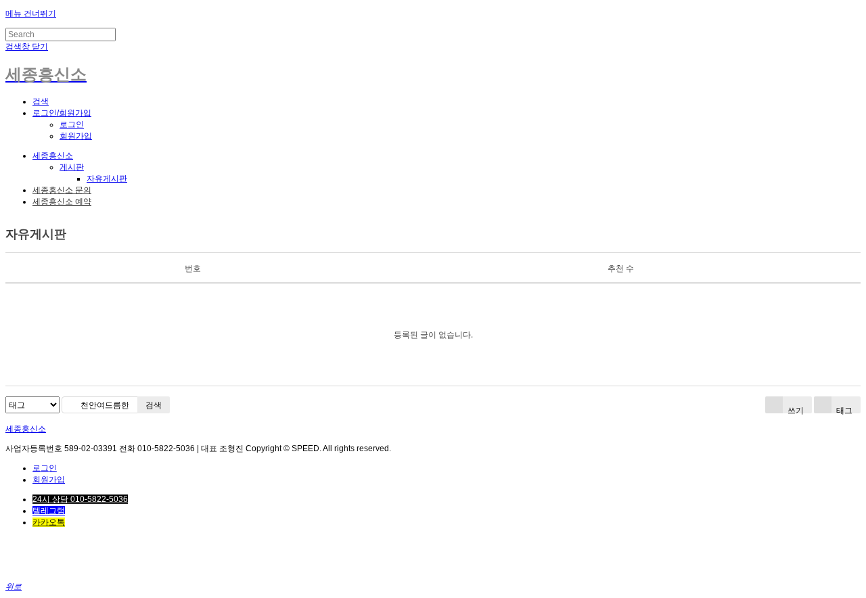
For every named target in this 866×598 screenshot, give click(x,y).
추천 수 (621, 268)
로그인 (72, 124)
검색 (153, 405)
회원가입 (76, 136)
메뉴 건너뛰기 (30, 13)
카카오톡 (48, 522)
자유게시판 (107, 178)
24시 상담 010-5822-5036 (80, 499)
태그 (843, 409)
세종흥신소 (52, 155)
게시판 (72, 167)
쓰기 (794, 409)
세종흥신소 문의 (61, 190)
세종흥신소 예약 (61, 201)
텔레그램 (48, 510)
